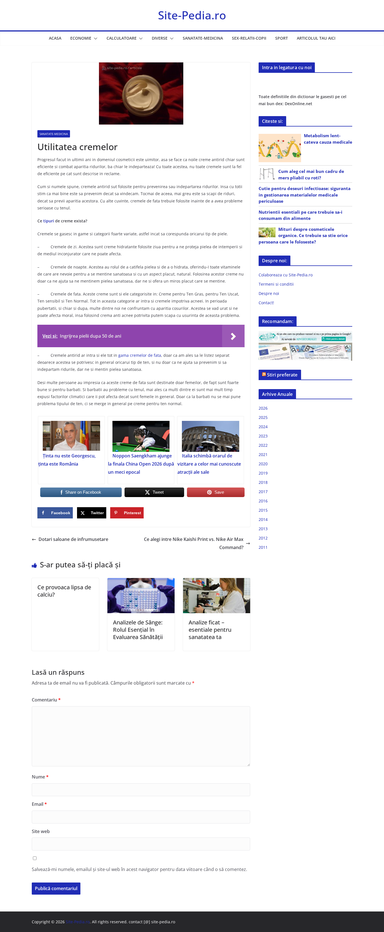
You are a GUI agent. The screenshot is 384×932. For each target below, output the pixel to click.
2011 (263, 547)
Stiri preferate (282, 375)
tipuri (48, 221)
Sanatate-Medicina (203, 38)
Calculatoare (122, 38)
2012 (263, 538)
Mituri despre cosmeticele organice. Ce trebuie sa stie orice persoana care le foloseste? (303, 235)
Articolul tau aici (316, 38)
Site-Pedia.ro (192, 15)
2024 (263, 426)
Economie (80, 38)
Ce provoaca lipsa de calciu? (64, 590)
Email (39, 804)
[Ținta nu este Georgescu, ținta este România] (71, 436)
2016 (263, 501)
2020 (263, 463)
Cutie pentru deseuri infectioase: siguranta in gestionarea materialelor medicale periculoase (305, 195)
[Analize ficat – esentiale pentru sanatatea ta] (216, 582)
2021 (263, 454)
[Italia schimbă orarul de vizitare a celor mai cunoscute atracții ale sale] (210, 436)
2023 (263, 436)
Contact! (266, 302)
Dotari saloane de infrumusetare (73, 539)
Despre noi (269, 293)
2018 (263, 482)
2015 (263, 510)
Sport (281, 38)
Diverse (160, 38)
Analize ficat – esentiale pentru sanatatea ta (210, 630)
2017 (263, 491)
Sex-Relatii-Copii (249, 38)
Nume (40, 777)
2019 (263, 473)
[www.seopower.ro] (305, 334)
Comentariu (46, 700)
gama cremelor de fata (139, 355)
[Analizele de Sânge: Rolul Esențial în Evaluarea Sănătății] (141, 582)
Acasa (55, 38)
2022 (263, 445)
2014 (263, 519)
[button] (94, 38)
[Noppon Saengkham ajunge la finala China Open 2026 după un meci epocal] (141, 436)
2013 (263, 528)
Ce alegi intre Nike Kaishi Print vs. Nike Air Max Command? (193, 543)
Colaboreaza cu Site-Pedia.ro (286, 274)
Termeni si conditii (276, 284)
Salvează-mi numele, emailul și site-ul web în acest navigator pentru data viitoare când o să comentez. (139, 869)
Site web (41, 831)
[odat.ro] (305, 346)
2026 (263, 408)
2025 (263, 417)
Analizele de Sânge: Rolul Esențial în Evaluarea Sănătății (138, 630)
